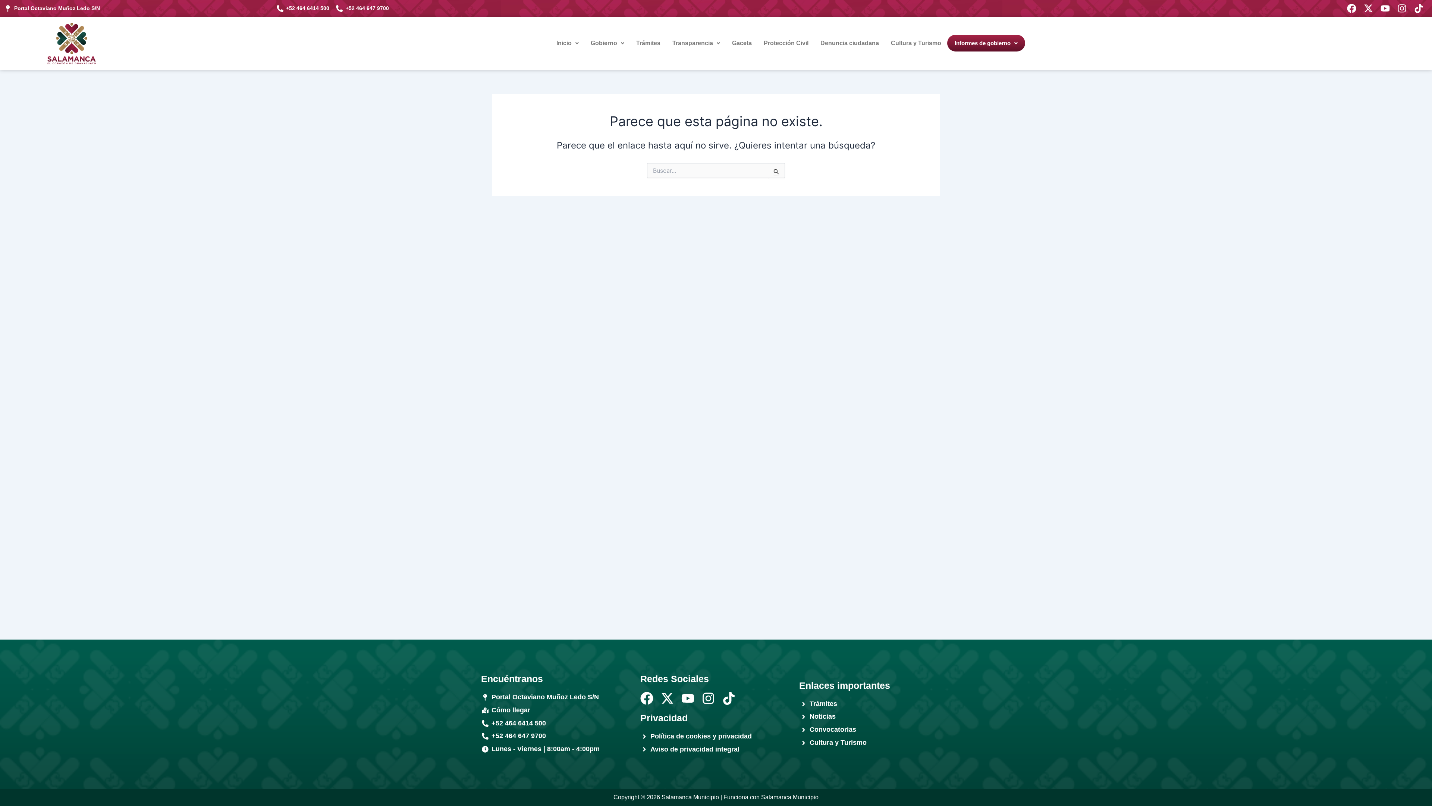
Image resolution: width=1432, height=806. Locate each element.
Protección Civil (786, 43)
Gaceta (742, 43)
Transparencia (692, 43)
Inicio (564, 43)
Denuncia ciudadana (849, 43)
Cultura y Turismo (916, 43)
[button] (567, 43)
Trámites (648, 43)
